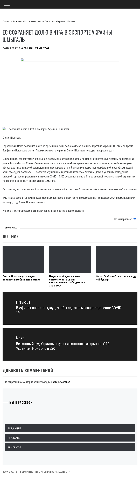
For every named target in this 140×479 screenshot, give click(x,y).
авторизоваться (61, 382)
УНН (134, 219)
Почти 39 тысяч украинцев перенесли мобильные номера (21, 278)
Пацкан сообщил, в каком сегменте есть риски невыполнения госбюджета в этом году (67, 281)
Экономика (11, 228)
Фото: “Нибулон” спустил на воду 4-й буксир (116, 278)
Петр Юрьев (43, 48)
